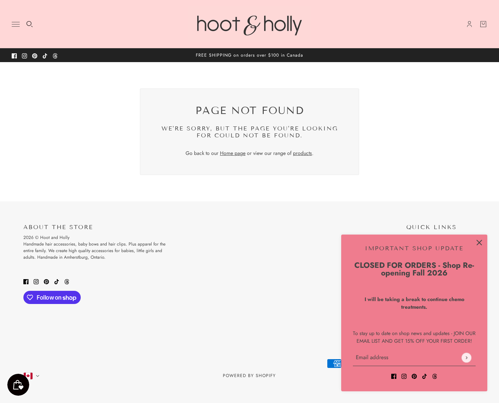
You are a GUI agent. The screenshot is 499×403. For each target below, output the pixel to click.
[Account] (469, 24)
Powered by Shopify (249, 375)
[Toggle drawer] (16, 24)
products (302, 153)
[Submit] (466, 357)
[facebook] (14, 55)
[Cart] (483, 24)
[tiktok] (44, 55)
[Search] (30, 24)
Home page (232, 153)
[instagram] (24, 55)
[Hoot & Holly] (249, 24)
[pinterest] (34, 55)
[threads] (55, 55)
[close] (479, 242)
